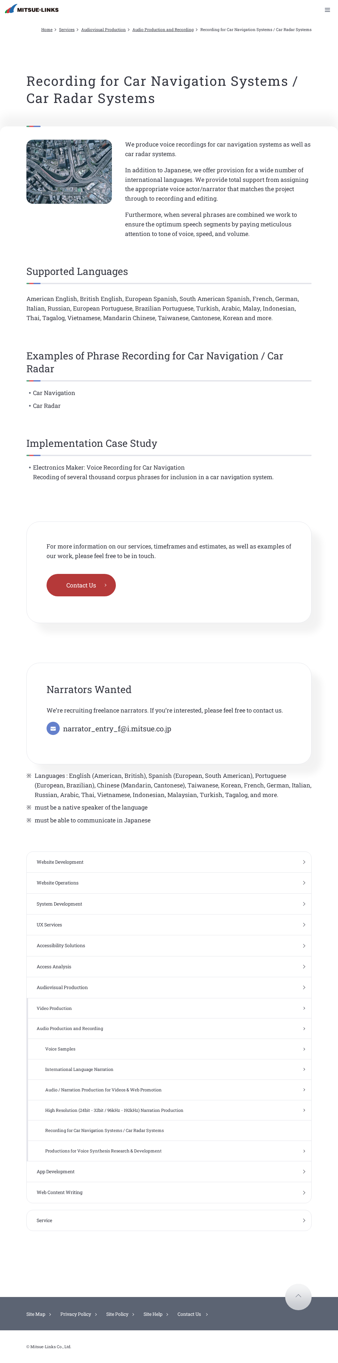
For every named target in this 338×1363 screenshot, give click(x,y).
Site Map (35, 1314)
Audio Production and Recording (163, 29)
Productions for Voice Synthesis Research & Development (103, 1151)
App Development (56, 1171)
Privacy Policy (75, 1314)
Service (44, 1220)
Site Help (153, 1314)
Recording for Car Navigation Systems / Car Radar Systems (104, 1130)
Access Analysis (54, 966)
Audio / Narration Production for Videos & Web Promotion (103, 1090)
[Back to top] (298, 1297)
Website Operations (58, 883)
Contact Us (81, 585)
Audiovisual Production (103, 29)
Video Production (54, 1008)
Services (67, 29)
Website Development (60, 862)
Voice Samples (60, 1049)
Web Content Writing (60, 1192)
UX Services (49, 924)
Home (46, 29)
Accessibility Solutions (61, 945)
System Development (59, 904)
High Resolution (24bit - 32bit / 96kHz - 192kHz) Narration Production (114, 1110)
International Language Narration (79, 1069)
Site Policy (117, 1314)
